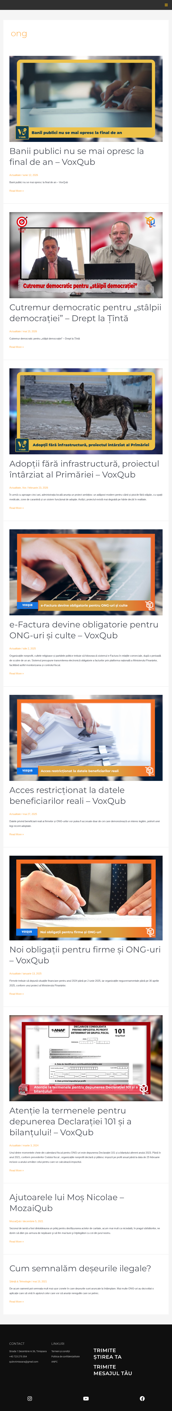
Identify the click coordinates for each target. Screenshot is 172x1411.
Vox (24, 487)
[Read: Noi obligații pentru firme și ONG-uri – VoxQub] (86, 897)
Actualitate (15, 175)
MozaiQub (15, 1221)
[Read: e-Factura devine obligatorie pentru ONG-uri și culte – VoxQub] (86, 572)
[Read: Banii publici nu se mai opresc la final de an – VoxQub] (86, 98)
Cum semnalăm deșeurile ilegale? (80, 1268)
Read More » (16, 190)
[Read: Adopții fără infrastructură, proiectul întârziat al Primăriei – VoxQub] (86, 411)
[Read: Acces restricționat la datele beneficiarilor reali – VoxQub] (86, 737)
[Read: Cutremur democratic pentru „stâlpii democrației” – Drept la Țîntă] (86, 254)
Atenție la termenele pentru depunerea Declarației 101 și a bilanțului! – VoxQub (70, 1121)
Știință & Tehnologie (20, 1281)
